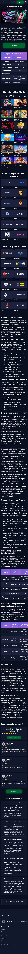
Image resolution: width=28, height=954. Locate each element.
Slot (23, 96)
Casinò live (10, 96)
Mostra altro (14, 791)
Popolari (3, 96)
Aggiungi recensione (14, 737)
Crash (16, 96)
